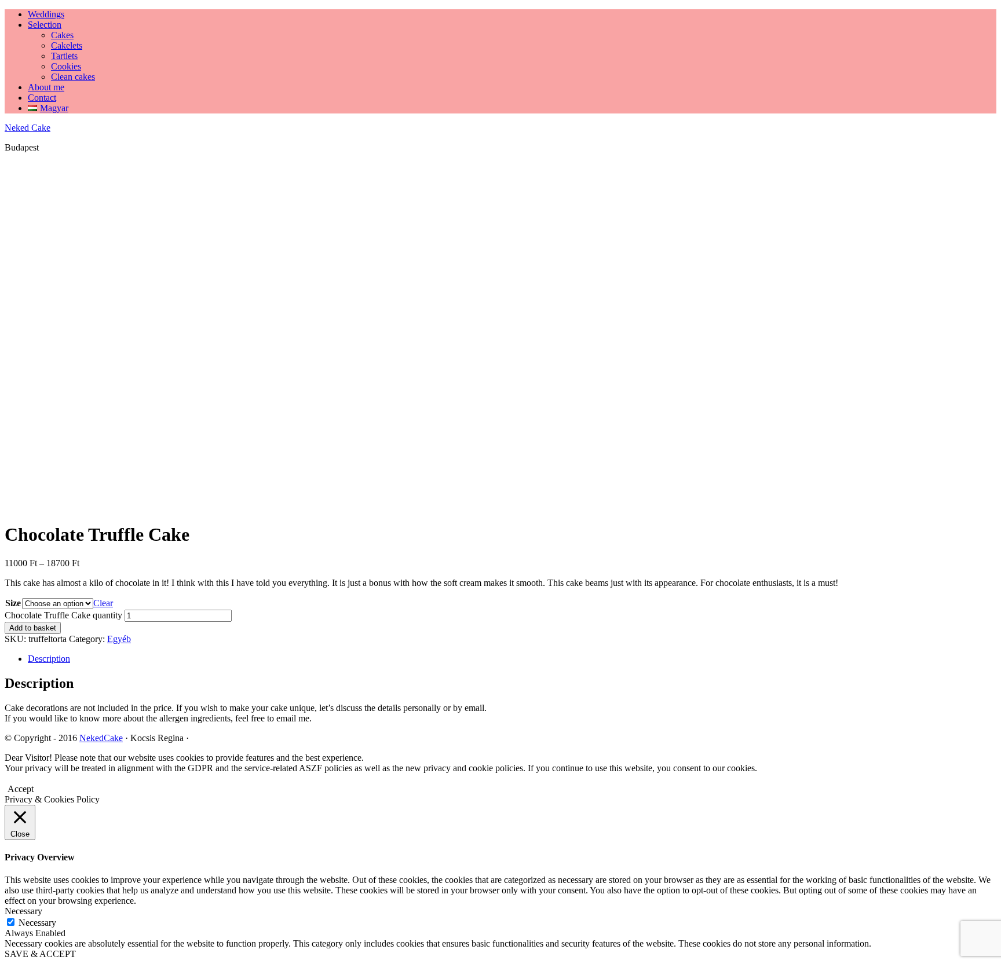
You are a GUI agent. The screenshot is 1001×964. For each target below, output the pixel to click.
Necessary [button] (23, 911)
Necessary (37, 923)
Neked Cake (27, 128)
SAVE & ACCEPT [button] (40, 954)
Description (49, 659)
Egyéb (119, 639)
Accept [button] (21, 789)
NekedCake (101, 738)
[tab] (512, 659)
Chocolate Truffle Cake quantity (63, 615)
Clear (103, 603)
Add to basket (32, 628)
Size (13, 603)
